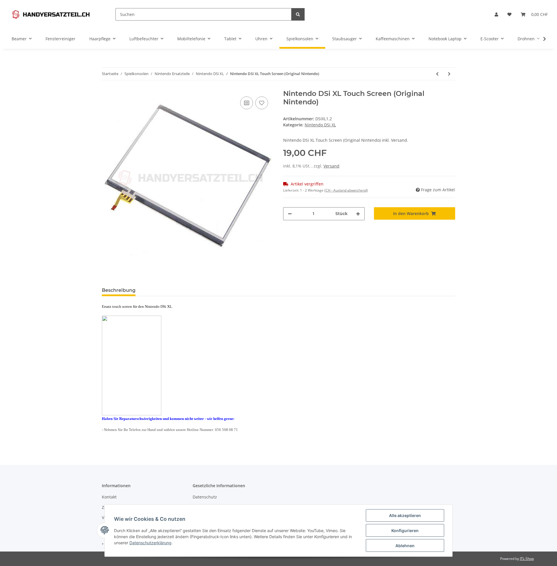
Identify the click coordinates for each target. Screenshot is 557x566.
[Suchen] (298, 14)
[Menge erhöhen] (358, 214)
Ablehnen (405, 545)
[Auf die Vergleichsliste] (246, 103)
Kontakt (109, 497)
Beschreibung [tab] (118, 290)
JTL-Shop (527, 558)
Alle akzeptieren (405, 515)
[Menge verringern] (289, 214)
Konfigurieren (405, 530)
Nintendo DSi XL (320, 125)
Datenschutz (205, 497)
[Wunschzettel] (509, 14)
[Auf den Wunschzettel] (261, 103)
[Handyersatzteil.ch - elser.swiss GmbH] (51, 14)
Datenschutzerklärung (150, 542)
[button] (496, 14)
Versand (331, 166)
